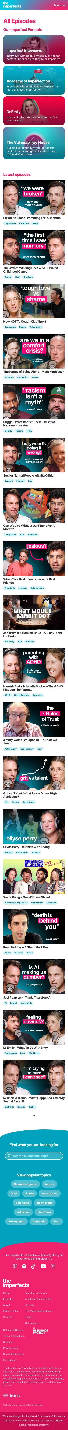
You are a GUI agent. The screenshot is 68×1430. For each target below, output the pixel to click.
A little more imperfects (16, 902)
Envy (22, 1053)
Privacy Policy (10, 1348)
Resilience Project (40, 1330)
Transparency (27, 749)
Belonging (22, 1202)
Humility (9, 852)
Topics (28, 1317)
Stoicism (18, 953)
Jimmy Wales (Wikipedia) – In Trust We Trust (30, 741)
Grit (6, 802)
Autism (49, 1184)
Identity (8, 431)
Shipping (7, 1342)
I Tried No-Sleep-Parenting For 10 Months (31, 218)
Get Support (31, 1323)
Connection (10, 327)
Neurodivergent (21, 695)
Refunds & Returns (13, 1330)
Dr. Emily (29, 1305)
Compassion (11, 1053)
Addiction (23, 1212)
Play (20, 641)
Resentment (16, 1221)
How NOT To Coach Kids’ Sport (24, 321)
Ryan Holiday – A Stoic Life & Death (27, 947)
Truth (29, 431)
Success (36, 852)
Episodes (8, 1299)
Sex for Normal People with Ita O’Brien (29, 475)
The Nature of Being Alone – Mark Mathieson (33, 371)
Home (6, 1293)
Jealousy (22, 588)
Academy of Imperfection (38, 1299)
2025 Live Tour (11, 1311)
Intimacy (20, 481)
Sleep (35, 223)
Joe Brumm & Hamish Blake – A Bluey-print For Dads (32, 634)
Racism (19, 431)
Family (29, 1193)
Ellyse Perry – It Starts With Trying (26, 847)
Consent (9, 481)
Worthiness (34, 1053)
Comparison (10, 534)
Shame (22, 327)
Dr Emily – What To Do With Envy (25, 1047)
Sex (30, 481)
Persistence (29, 802)
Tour (56, 1221)
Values (29, 953)
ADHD (8, 695)
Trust (39, 749)
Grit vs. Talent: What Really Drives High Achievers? (30, 795)
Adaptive (9, 377)
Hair (22, 534)
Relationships (37, 588)
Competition (37, 902)
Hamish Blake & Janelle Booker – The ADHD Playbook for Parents (33, 687)
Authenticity (11, 749)
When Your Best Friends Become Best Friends (29, 580)
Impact (13, 1003)
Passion (15, 802)
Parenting (24, 223)
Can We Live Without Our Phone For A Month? (29, 527)
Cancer (8, 277)
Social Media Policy (13, 1354)
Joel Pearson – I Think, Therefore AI (27, 997)
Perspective (22, 852)
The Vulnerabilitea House (38, 1311)
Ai (6, 1003)
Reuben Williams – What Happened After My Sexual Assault (34, 1099)
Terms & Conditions (14, 1336)
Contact (7, 1317)
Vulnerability (35, 327)
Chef (17, 277)
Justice (32, 1107)
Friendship (10, 588)
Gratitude (28, 277)
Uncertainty (26, 1003)
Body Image (44, 1202)
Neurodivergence (25, 1184)
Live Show (51, 902)
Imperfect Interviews (36, 1293)
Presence (29, 641)
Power (8, 953)
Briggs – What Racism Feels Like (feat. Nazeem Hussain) (29, 423)
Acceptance (49, 1193)
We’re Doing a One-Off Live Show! (26, 897)
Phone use (32, 534)
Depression (10, 223)
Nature (35, 377)
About (6, 1305)
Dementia (39, 1221)
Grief (14, 1193)
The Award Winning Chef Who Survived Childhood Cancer (30, 269)
